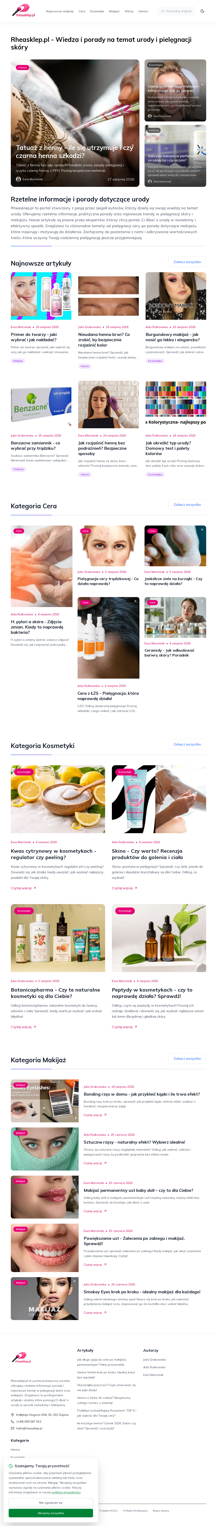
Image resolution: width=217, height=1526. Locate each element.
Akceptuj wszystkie (51, 1513)
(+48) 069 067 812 (28, 1421)
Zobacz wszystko (187, 262)
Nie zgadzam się (51, 1503)
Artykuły (85, 1350)
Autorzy (150, 1350)
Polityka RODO (109, 1510)
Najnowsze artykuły (60, 11)
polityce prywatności (66, 1492)
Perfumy (154, 130)
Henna (143, 11)
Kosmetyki (97, 11)
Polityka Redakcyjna (135, 1510)
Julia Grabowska (89, 327)
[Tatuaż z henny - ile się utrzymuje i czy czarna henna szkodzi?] (75, 123)
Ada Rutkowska (157, 327)
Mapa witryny (161, 1510)
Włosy (129, 11)
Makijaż (114, 11)
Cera (82, 11)
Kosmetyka (156, 64)
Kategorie (20, 1440)
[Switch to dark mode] (202, 11)
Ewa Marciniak (21, 327)
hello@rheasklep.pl (29, 1428)
